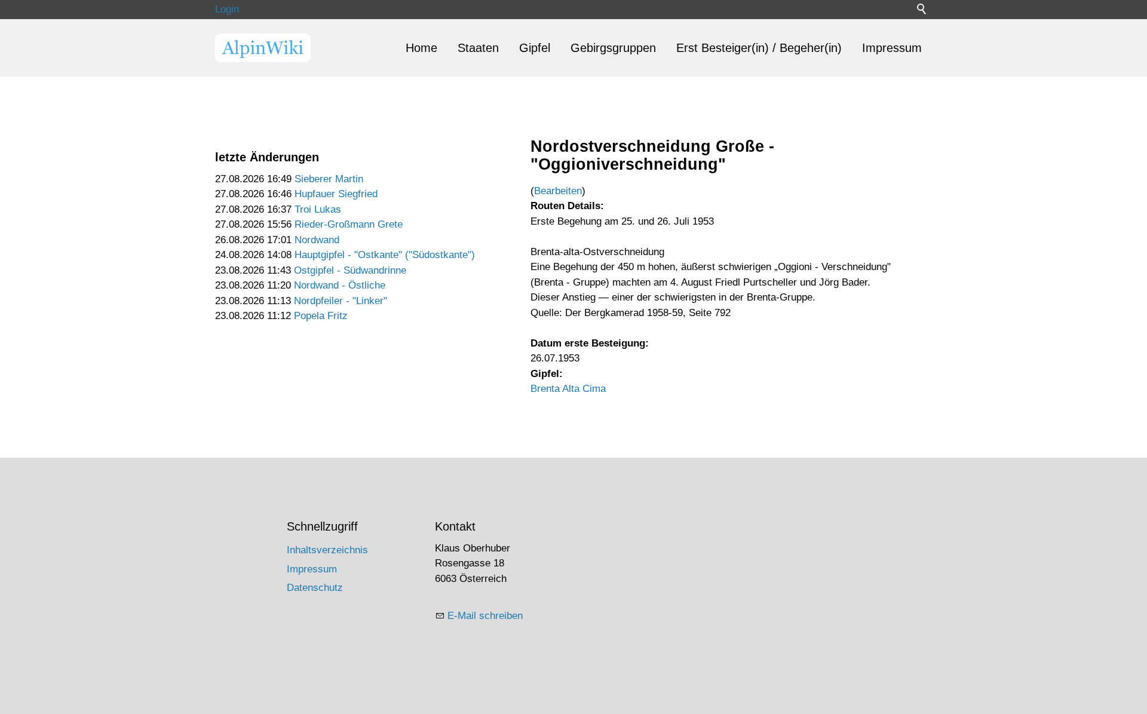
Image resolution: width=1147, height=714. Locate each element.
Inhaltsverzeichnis (327, 550)
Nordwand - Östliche (339, 285)
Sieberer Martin (329, 179)
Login (227, 9)
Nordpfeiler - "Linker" (340, 301)
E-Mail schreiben (485, 615)
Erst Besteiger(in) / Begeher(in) (759, 47)
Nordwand (317, 240)
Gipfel (534, 47)
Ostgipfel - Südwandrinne (350, 270)
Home (421, 47)
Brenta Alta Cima (568, 388)
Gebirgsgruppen (613, 47)
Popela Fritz (321, 315)
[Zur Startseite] (263, 47)
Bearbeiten (558, 191)
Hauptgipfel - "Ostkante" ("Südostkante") (385, 255)
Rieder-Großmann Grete (349, 224)
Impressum (892, 47)
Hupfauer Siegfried (336, 194)
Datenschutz (315, 587)
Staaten (478, 47)
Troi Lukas (318, 209)
